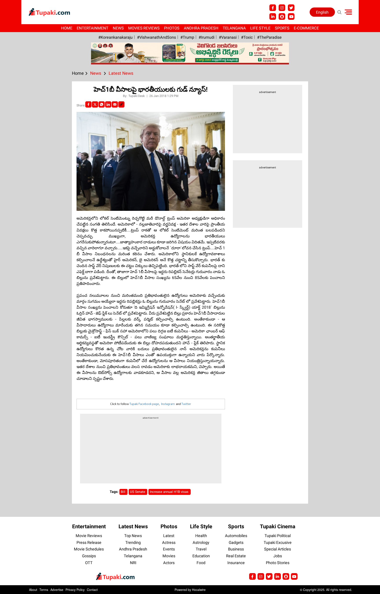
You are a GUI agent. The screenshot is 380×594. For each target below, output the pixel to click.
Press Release (89, 542)
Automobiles (236, 535)
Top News (133, 535)
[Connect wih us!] (272, 16)
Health (201, 535)
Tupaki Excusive (278, 542)
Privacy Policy (75, 589)
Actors (169, 562)
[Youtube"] (291, 16)
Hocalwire (199, 589)
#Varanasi (228, 37)
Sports (282, 28)
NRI (133, 562)
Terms (43, 589)
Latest (168, 535)
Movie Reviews (89, 535)
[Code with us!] (282, 16)
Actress (168, 542)
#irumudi (206, 37)
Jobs (277, 556)
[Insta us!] (282, 7)
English (322, 12)
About (33, 589)
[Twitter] (95, 104)
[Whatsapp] (101, 104)
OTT (89, 562)
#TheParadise (269, 37)
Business (236, 549)
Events (169, 549)
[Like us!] (272, 7)
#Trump (187, 37)
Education (201, 556)
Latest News (133, 526)
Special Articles (277, 549)
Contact (92, 589)
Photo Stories (277, 562)
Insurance (236, 562)
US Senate (138, 492)
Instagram (168, 404)
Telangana (234, 28)
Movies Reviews (144, 28)
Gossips (89, 556)
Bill (123, 492)
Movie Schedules (89, 549)
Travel (201, 549)
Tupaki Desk (136, 96)
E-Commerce (306, 28)
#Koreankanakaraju (115, 37)
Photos (171, 28)
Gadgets (236, 542)
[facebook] (88, 104)
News (118, 28)
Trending (133, 542)
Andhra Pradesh (201, 28)
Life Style (260, 28)
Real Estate (236, 556)
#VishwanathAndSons (156, 37)
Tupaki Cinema (277, 526)
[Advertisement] (19, 189)
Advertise (56, 589)
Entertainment (92, 28)
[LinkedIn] (108, 104)
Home (66, 28)
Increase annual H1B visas (169, 492)
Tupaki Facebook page (144, 404)
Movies (169, 556)
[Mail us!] (294, 576)
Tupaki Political (278, 535)
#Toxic (247, 37)
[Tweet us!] (291, 7)
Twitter (186, 404)
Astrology (201, 542)
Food (201, 562)
